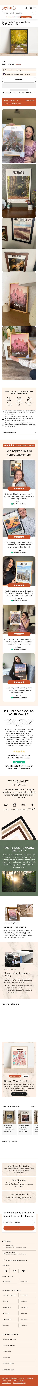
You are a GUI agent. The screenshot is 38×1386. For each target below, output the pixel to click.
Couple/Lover (7, 1307)
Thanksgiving (24, 1307)
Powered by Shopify (19, 1383)
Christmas (24, 1301)
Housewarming (7, 1319)
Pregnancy (6, 1325)
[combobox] (19, 13)
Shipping (30, 1378)
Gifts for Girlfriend (8, 1363)
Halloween (24, 1313)
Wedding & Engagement (10, 1295)
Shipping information (9, 432)
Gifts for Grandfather (9, 1345)
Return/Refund (6, 1380)
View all (33, 1106)
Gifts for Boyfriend (8, 1369)
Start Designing (19, 1094)
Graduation (24, 1319)
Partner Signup (7, 1281)
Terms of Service (18, 1380)
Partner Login (24, 1281)
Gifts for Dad (7, 1357)
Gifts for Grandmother (9, 1339)
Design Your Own (26, 17)
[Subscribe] (19, 1228)
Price (3, 61)
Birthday (5, 1301)
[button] (19, 85)
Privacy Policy (6, 1383)
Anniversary (24, 1295)
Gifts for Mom (7, 1351)
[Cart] (30, 8)
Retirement (6, 1313)
